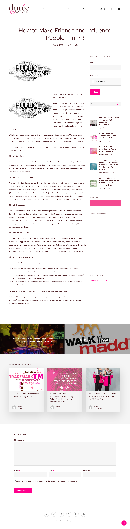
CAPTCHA (94, 75)
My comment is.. (20, 440)
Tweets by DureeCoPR (98, 280)
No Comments (72, 45)
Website (86, 471)
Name (17, 471)
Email (92, 63)
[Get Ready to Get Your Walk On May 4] (97, 339)
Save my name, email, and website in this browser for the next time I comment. (47, 481)
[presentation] (105, 82)
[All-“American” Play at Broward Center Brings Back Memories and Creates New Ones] (32, 339)
